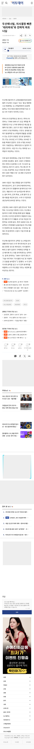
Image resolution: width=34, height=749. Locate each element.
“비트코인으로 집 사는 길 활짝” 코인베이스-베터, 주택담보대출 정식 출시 (17, 291)
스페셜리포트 (7, 724)
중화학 (15, 18)
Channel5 (9, 58)
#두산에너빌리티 (8, 300)
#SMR (17, 300)
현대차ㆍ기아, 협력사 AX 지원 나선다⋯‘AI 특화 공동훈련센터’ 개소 (16, 318)
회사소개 (5, 742)
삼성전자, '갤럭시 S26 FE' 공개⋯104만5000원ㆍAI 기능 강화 (16, 315)
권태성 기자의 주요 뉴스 (10, 311)
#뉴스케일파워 (7, 304)
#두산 (25, 304)
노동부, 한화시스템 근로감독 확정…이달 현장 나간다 (17, 335)
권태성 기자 (5, 40)
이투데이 (4, 18)
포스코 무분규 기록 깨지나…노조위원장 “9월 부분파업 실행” (17, 338)
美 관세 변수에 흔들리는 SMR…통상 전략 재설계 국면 (17, 285)
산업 (10, 18)
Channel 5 (6, 728)
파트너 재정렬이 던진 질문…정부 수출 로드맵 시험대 (17, 288)
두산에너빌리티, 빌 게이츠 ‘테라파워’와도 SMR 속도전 (18, 282)
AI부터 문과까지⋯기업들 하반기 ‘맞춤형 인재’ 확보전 (16, 321)
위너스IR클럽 (7, 731)
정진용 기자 (5, 42)
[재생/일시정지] (5, 49)
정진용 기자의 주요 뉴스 (10, 328)
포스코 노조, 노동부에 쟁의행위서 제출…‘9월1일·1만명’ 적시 (17, 332)
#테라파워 (17, 304)
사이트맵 (28, 742)
